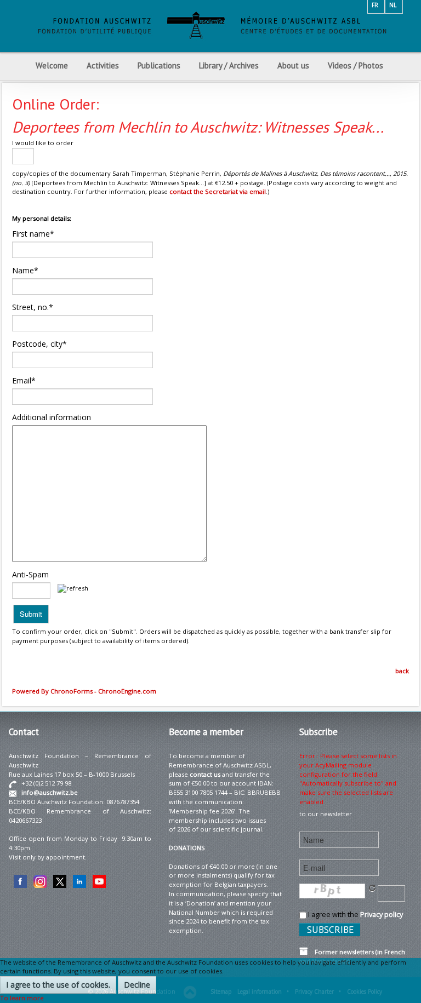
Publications (159, 65)
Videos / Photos (355, 65)
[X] (60, 880)
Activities (103, 65)
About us (293, 65)
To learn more (22, 998)
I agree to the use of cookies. (58, 984)
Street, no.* (32, 307)
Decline (137, 984)
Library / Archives (229, 65)
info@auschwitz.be (49, 792)
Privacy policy (381, 914)
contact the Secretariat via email (217, 191)
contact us (205, 774)
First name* (33, 233)
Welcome (52, 65)
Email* (24, 380)
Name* (25, 270)
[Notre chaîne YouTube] (99, 880)
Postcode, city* (39, 344)
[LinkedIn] (79, 880)
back (402, 671)
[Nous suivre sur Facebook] (20, 880)
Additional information (51, 417)
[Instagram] (40, 880)
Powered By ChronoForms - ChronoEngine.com (84, 691)
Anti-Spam (30, 574)
